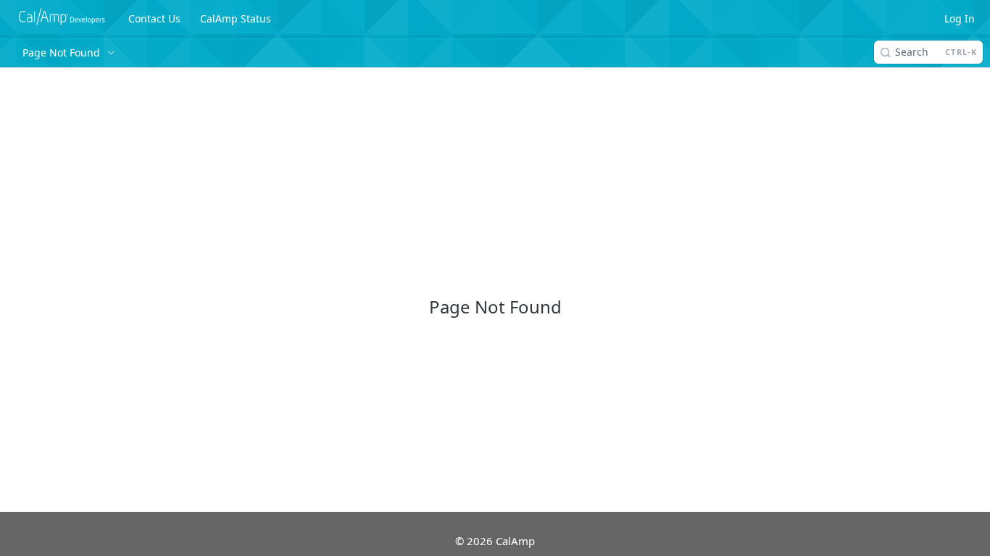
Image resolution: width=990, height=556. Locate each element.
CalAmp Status (235, 18)
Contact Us (154, 18)
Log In (959, 18)
